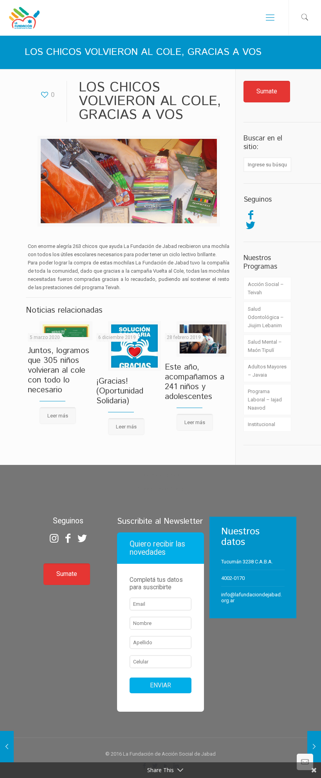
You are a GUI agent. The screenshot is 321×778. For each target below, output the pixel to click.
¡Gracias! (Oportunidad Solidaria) (119, 391)
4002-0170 (233, 578)
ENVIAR (160, 685)
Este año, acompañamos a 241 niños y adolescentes (194, 382)
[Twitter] (250, 225)
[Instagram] (54, 538)
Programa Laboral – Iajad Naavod (265, 399)
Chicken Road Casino (161, 489)
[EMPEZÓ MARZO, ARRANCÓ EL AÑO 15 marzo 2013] (314, 746)
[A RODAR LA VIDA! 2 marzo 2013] (7, 746)
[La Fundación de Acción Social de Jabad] (24, 17)
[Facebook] (250, 215)
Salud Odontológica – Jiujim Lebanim (266, 317)
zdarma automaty (160, 475)
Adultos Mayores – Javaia (267, 371)
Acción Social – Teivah (266, 288)
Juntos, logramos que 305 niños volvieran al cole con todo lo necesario (58, 370)
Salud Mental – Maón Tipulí (265, 346)
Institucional (261, 424)
